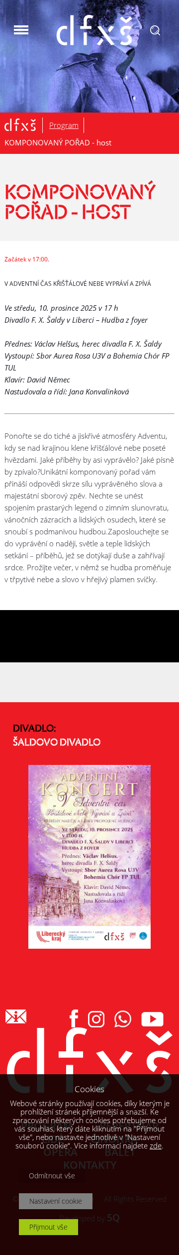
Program (64, 125)
